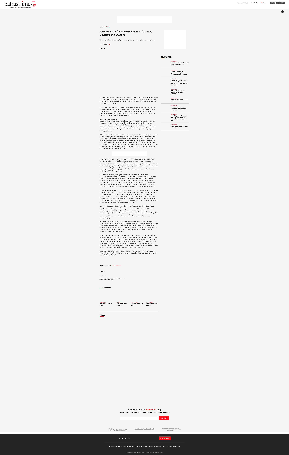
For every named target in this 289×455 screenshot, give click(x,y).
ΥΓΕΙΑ (163, 446)
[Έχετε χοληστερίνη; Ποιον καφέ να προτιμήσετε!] (165, 128)
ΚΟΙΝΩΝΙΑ (137, 446)
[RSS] (257, 3)
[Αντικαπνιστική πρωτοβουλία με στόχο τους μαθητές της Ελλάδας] (165, 64)
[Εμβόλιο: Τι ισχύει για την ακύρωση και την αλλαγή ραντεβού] (137, 298)
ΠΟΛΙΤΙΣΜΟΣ (151, 446)
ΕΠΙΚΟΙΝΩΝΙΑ (164, 438)
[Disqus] (129, 338)
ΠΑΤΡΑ (277, 2)
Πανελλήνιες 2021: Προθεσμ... (121, 304)
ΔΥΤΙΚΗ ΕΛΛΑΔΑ (113, 446)
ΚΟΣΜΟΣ (125, 446)
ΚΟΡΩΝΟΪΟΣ (272, 2)
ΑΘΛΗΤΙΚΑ (158, 446)
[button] (283, 12)
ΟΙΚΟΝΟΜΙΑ (144, 446)
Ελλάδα (112, 265)
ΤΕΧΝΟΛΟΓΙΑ (169, 446)
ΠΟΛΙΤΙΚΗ (131, 446)
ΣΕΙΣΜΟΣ (282, 2)
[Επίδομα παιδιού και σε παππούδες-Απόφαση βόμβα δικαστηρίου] (152, 298)
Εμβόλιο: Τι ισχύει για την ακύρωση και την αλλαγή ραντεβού (178, 92)
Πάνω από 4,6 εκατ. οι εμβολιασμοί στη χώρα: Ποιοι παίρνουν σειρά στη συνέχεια (112, 278)
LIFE (179, 446)
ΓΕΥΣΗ (175, 446)
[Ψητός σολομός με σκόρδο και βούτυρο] (165, 101)
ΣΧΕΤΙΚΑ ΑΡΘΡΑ (105, 287)
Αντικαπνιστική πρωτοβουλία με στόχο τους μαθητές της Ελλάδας (180, 64)
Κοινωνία (117, 265)
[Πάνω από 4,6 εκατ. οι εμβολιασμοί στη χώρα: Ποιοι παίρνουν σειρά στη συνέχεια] (107, 299)
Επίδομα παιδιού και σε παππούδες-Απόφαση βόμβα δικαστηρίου (178, 108)
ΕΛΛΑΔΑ (120, 446)
